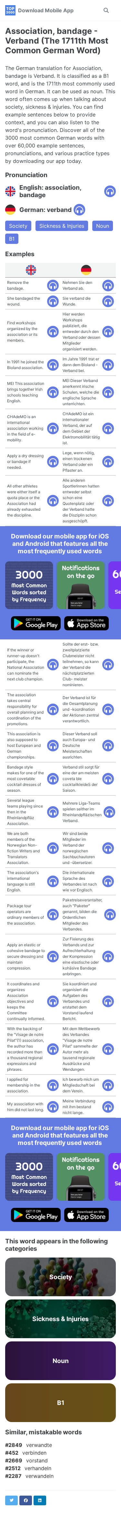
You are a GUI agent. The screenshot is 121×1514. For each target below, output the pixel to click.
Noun (102, 226)
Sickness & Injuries (61, 226)
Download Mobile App (46, 10)
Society (18, 226)
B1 (12, 239)
